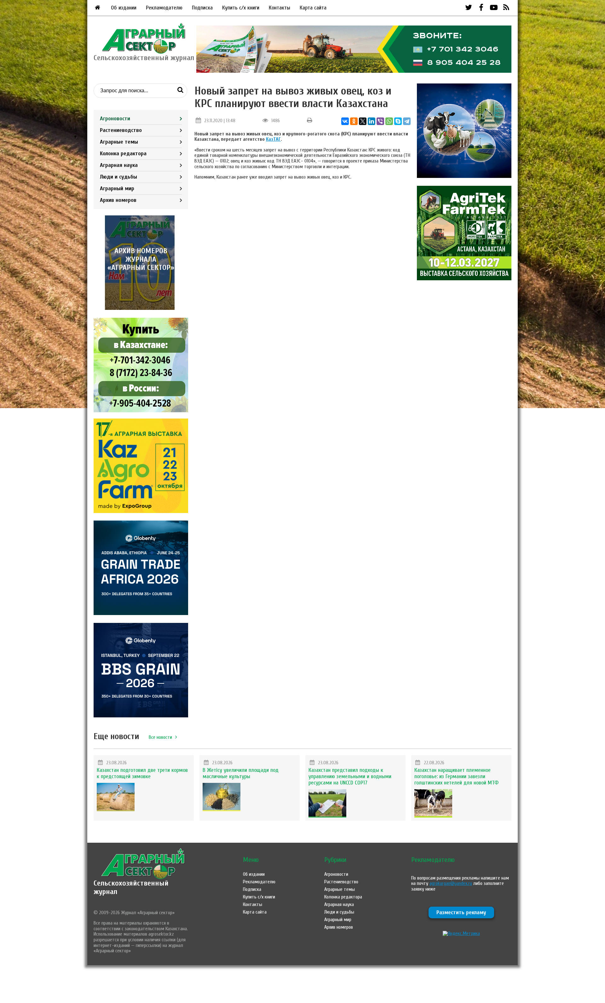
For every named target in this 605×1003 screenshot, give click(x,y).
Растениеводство (121, 130)
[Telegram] (407, 121)
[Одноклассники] (354, 121)
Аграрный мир (117, 188)
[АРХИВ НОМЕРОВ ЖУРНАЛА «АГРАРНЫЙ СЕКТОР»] (141, 308)
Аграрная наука (119, 165)
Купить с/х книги (240, 7)
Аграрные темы (119, 142)
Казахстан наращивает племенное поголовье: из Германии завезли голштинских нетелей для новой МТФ (456, 776)
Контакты (279, 7)
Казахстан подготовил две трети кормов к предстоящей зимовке (142, 773)
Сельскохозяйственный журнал (131, 887)
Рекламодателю (164, 7)
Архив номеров (118, 200)
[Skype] (398, 121)
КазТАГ (273, 139)
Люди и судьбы (118, 177)
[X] (362, 121)
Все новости (160, 737)
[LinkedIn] (371, 121)
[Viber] (380, 121)
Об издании (123, 7)
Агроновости (115, 118)
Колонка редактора (123, 153)
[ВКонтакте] (345, 121)
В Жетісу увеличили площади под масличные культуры (241, 773)
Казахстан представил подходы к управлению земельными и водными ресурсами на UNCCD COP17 (349, 776)
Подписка (202, 7)
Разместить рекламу (461, 912)
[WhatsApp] (389, 121)
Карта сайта (313, 7)
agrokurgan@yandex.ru (450, 883)
